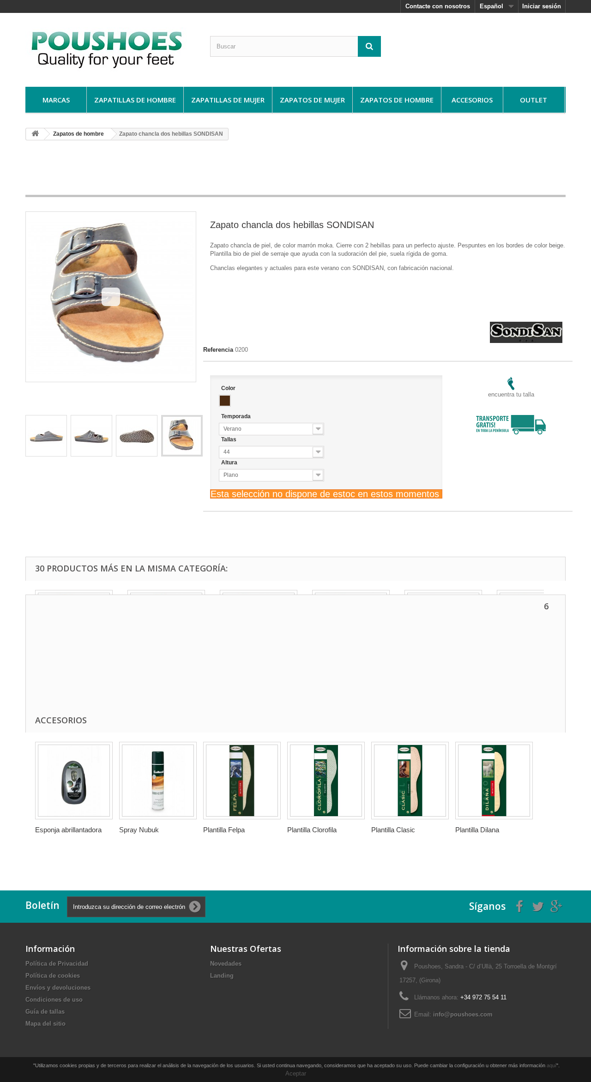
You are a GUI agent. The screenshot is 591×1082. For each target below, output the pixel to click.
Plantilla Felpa (224, 830)
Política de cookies (52, 975)
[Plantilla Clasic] (410, 780)
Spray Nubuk (139, 830)
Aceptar (295, 1073)
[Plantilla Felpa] (242, 780)
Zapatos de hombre (397, 99)
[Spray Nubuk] (158, 780)
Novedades (225, 963)
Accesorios (472, 99)
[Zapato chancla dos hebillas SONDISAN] (46, 435)
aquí (551, 1065)
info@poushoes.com (463, 1014)
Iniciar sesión (541, 6)
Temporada (236, 416)
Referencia (218, 349)
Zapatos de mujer (312, 99)
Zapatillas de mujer (228, 99)
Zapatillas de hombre (135, 99)
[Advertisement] (295, 171)
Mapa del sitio (45, 1023)
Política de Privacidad (56, 963)
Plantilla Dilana (477, 830)
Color (229, 388)
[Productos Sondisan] (526, 325)
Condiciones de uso (54, 999)
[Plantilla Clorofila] (326, 780)
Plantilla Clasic (393, 830)
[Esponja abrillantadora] (74, 780)
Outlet (533, 99)
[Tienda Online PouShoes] (110, 47)
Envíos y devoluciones (57, 987)
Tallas (229, 439)
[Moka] (225, 401)
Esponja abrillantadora (68, 830)
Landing (222, 975)
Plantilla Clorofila (312, 830)
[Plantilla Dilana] (494, 780)
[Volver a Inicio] (35, 134)
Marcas (56, 99)
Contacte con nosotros (437, 6)
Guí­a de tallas (45, 1011)
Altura (230, 462)
